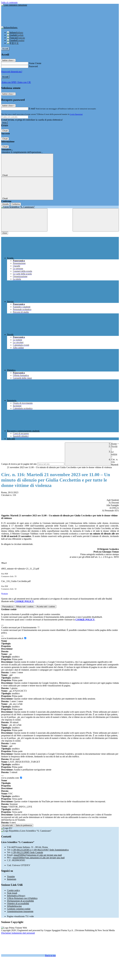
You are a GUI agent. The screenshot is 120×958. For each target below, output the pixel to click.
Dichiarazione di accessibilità (20, 901)
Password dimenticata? (11, 71)
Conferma (16, 204)
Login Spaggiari (76, 114)
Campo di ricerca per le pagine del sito (19, 464)
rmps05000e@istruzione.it (38, 855)
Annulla (5, 204)
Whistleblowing (14, 906)
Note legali (12, 893)
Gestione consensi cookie (18, 908)
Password (33, 66)
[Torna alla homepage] (60, 207)
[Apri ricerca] (96, 220)
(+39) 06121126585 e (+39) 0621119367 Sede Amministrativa (40, 850)
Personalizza (7, 606)
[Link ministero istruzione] (14, 5)
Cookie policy (13, 890)
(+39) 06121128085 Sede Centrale (27, 852)
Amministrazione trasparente (20, 911)
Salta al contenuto (9, 2)
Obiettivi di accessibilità (18, 903)
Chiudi (5, 131)
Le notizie (114, 452)
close (4, 233)
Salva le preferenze (24, 825)
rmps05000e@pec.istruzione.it (39, 857)
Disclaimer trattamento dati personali (18, 933)
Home (114, 443)
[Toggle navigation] (24, 220)
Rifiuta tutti (25, 606)
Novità (114, 446)
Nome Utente (35, 63)
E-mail (32, 108)
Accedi (5, 49)
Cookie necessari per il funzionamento (19, 627)
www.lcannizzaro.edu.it (12, 638)
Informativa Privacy (16, 895)
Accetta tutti (46, 606)
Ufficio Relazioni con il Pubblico (22, 898)
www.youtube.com (10, 778)
